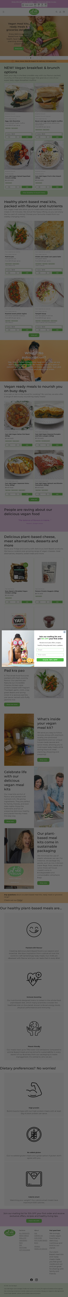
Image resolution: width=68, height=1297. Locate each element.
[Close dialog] (65, 632)
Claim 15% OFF (50, 660)
